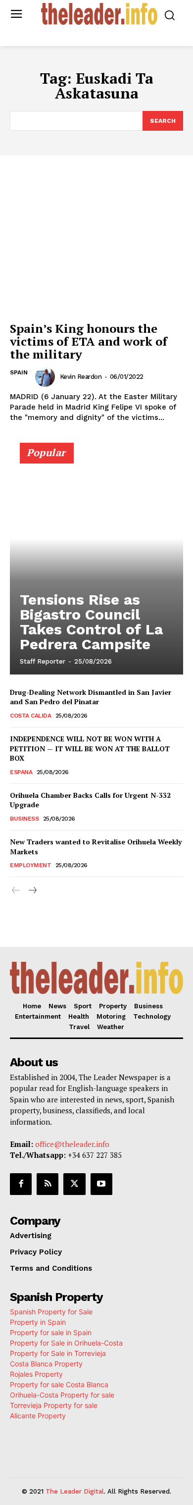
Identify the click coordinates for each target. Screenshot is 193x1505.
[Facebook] (21, 1184)
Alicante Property (38, 1415)
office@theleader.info (72, 1144)
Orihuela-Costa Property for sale (62, 1395)
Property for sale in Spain (51, 1332)
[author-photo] (46, 377)
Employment (30, 865)
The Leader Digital (75, 1491)
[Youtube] (101, 1184)
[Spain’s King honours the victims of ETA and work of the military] (96, 251)
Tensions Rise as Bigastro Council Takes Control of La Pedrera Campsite (91, 622)
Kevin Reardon (81, 376)
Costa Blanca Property (46, 1363)
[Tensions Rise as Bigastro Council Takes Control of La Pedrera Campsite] (96, 563)
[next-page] (32, 890)
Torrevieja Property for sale (53, 1405)
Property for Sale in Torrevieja (58, 1353)
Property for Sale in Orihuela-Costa (66, 1343)
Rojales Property (36, 1374)
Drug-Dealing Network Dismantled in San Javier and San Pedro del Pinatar (90, 697)
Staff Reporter (42, 661)
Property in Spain (38, 1322)
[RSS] (47, 1184)
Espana (21, 772)
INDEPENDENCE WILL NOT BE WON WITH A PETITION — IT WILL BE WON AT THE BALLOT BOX (90, 748)
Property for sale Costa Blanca (59, 1384)
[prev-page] (16, 890)
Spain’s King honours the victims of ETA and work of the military (88, 341)
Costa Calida (30, 715)
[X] (74, 1184)
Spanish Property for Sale (51, 1311)
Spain (19, 372)
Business (24, 818)
